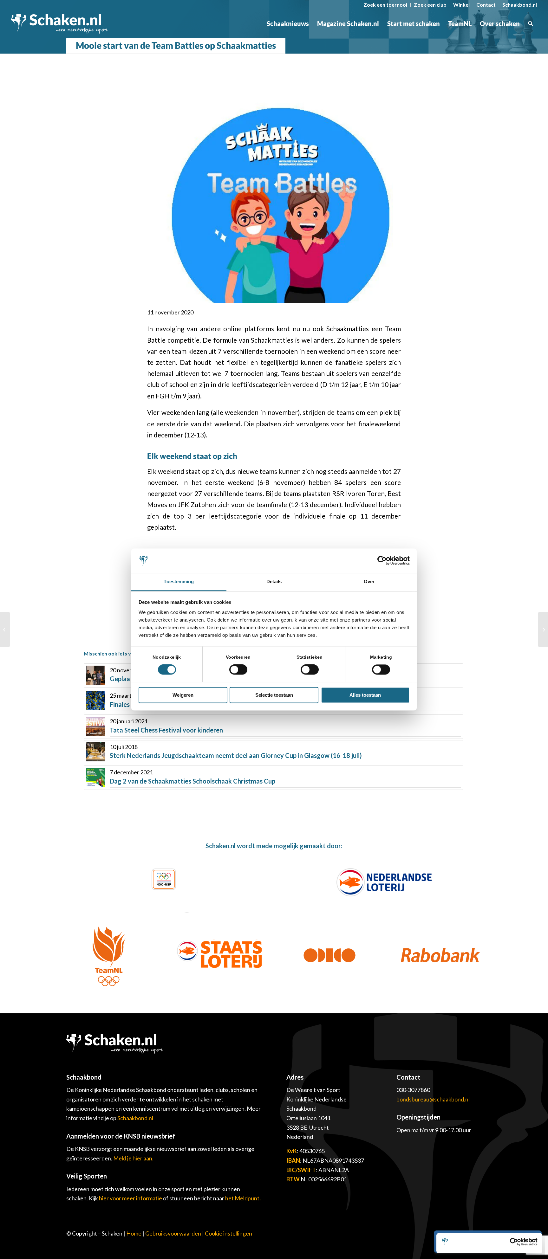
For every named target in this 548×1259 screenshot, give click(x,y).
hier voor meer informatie (131, 1198)
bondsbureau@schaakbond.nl (433, 1099)
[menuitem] (385, 5)
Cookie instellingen (228, 1233)
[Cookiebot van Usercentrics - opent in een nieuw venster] (382, 560)
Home (133, 1233)
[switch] (238, 670)
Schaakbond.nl (135, 1117)
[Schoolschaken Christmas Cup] (543, 629)
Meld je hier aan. (133, 1158)
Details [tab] (274, 581)
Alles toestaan (365, 695)
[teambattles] (274, 189)
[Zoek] (530, 23)
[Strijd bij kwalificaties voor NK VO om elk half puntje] (5, 629)
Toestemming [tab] (179, 581)
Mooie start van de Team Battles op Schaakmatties (176, 45)
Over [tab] (369, 581)
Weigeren (183, 695)
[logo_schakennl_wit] (59, 23)
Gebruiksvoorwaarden (173, 1233)
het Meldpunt (242, 1198)
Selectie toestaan (274, 695)
